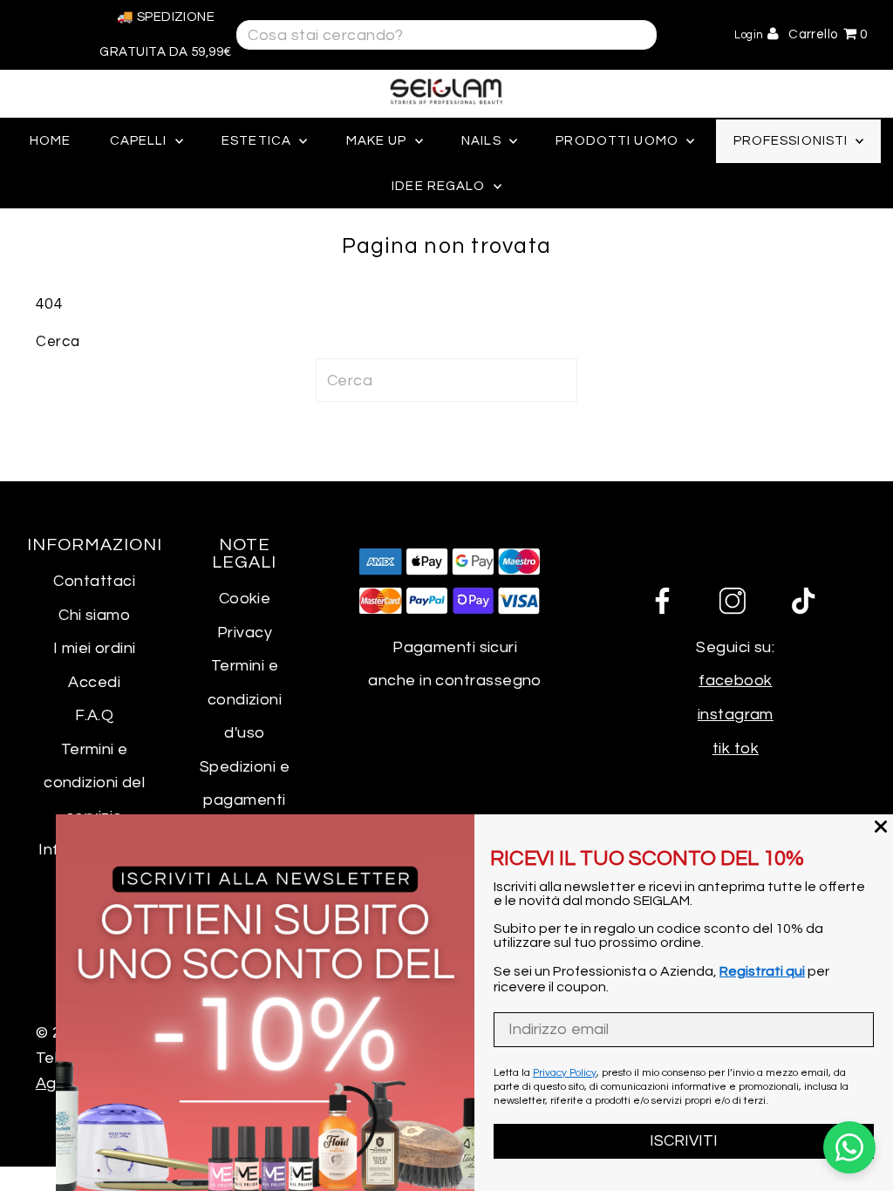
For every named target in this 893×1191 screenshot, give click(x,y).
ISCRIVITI (684, 1141)
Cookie (245, 598)
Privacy (244, 632)
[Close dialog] (881, 826)
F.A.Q (94, 715)
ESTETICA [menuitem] (258, 140)
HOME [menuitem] (51, 140)
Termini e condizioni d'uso (245, 699)
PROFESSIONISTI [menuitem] (792, 140)
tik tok (735, 748)
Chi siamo (94, 615)
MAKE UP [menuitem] (378, 140)
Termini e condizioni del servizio (94, 783)
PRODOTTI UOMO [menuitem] (619, 140)
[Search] (632, 33)
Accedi (94, 682)
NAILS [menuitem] (483, 140)
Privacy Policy (564, 1073)
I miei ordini (94, 648)
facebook (736, 680)
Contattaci (94, 581)
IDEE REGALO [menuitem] (440, 186)
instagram (736, 714)
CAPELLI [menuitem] (140, 140)
